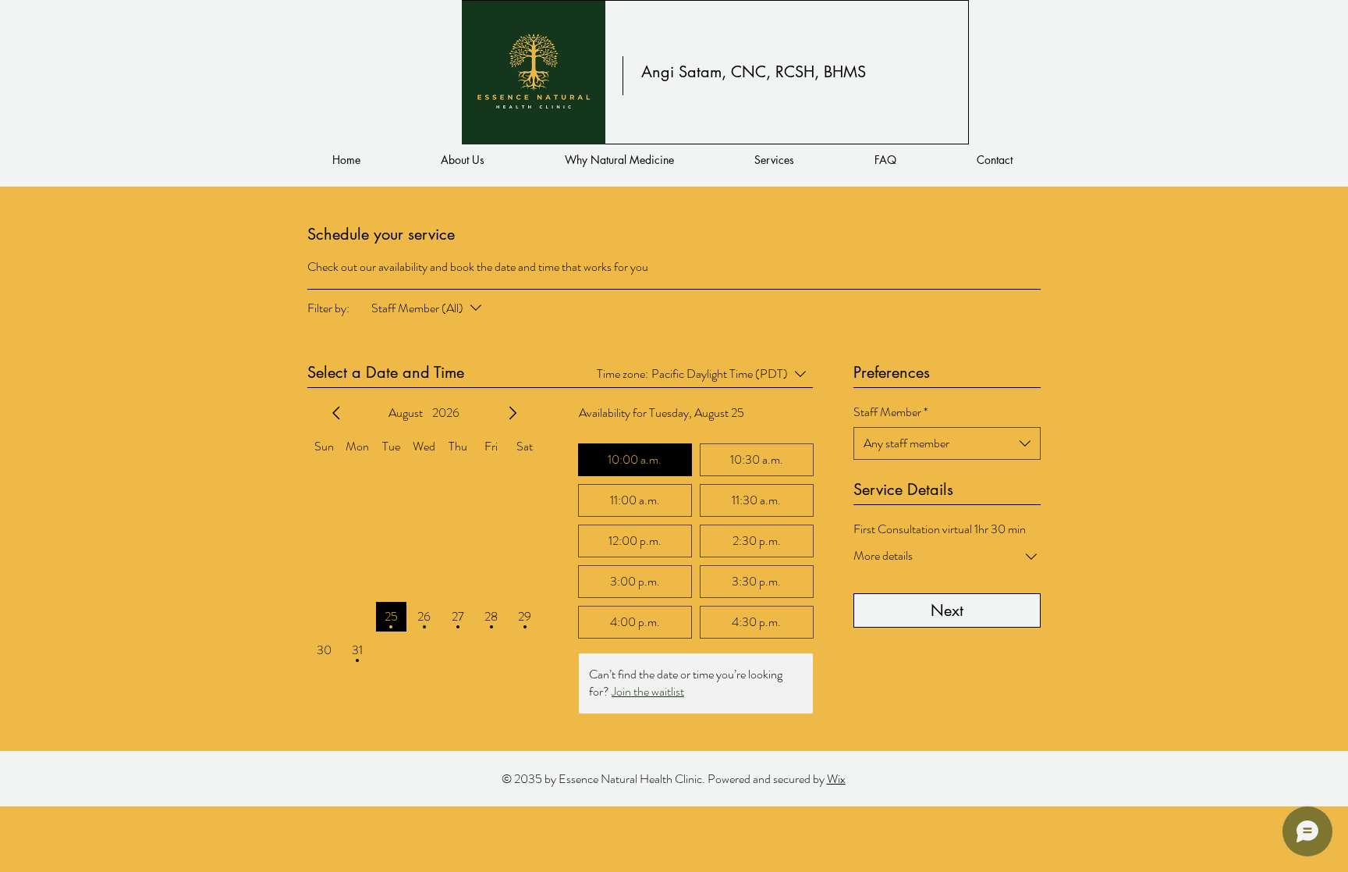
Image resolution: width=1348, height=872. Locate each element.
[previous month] (336, 413)
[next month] (512, 413)
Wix (836, 779)
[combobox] (947, 443)
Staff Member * (890, 412)
